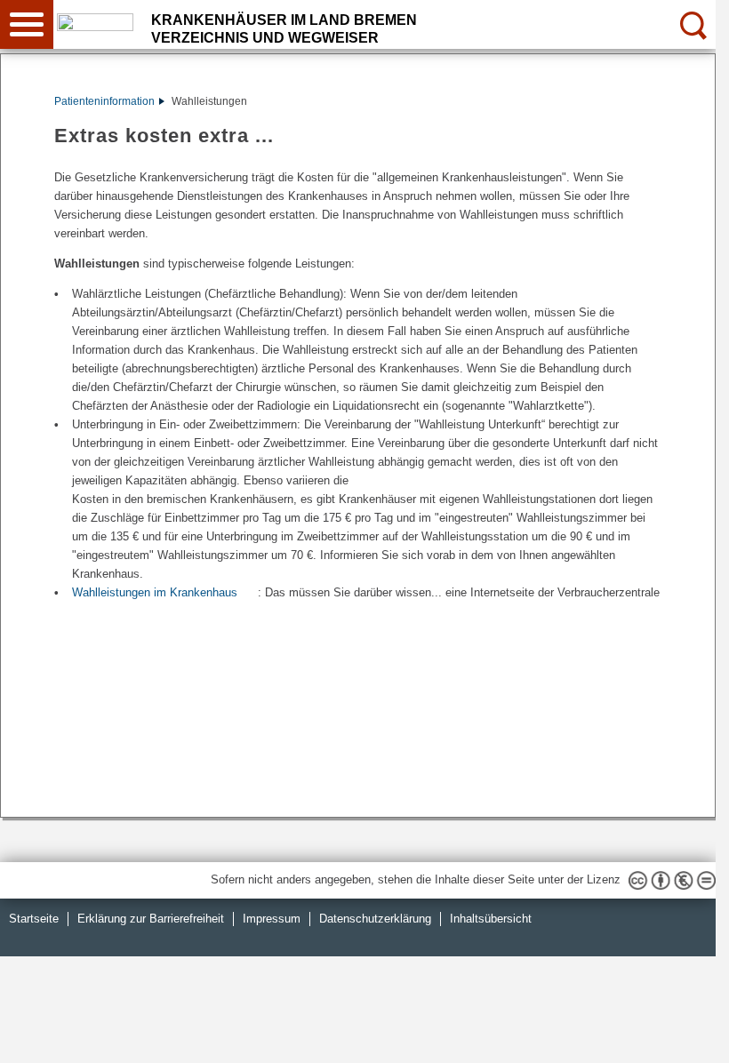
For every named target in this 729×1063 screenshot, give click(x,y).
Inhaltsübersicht (491, 918)
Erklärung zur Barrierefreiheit (150, 918)
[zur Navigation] (26, 24)
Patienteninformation (104, 101)
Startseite (34, 918)
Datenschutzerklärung (375, 918)
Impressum (271, 918)
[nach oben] (688, 1035)
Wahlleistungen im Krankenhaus (154, 592)
